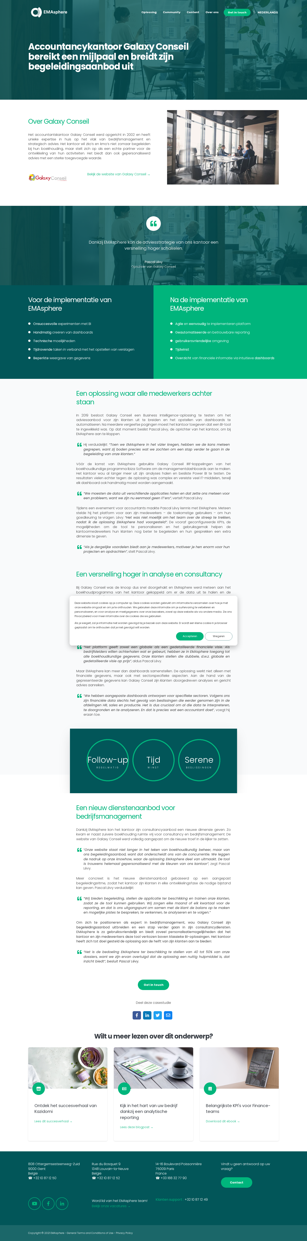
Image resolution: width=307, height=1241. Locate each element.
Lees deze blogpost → (136, 1127)
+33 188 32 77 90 (174, 1178)
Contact (236, 1182)
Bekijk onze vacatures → (111, 1206)
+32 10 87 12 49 (196, 1199)
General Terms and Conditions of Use (90, 1233)
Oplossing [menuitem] (149, 12)
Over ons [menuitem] (212, 12)
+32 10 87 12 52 (108, 1178)
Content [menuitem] (193, 12)
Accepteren (190, 636)
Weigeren (219, 636)
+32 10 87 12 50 (44, 1178)
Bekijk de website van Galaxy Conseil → (118, 174)
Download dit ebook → (223, 1121)
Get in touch (237, 12)
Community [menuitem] (171, 12)
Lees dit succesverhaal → (53, 1121)
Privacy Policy (124, 1233)
